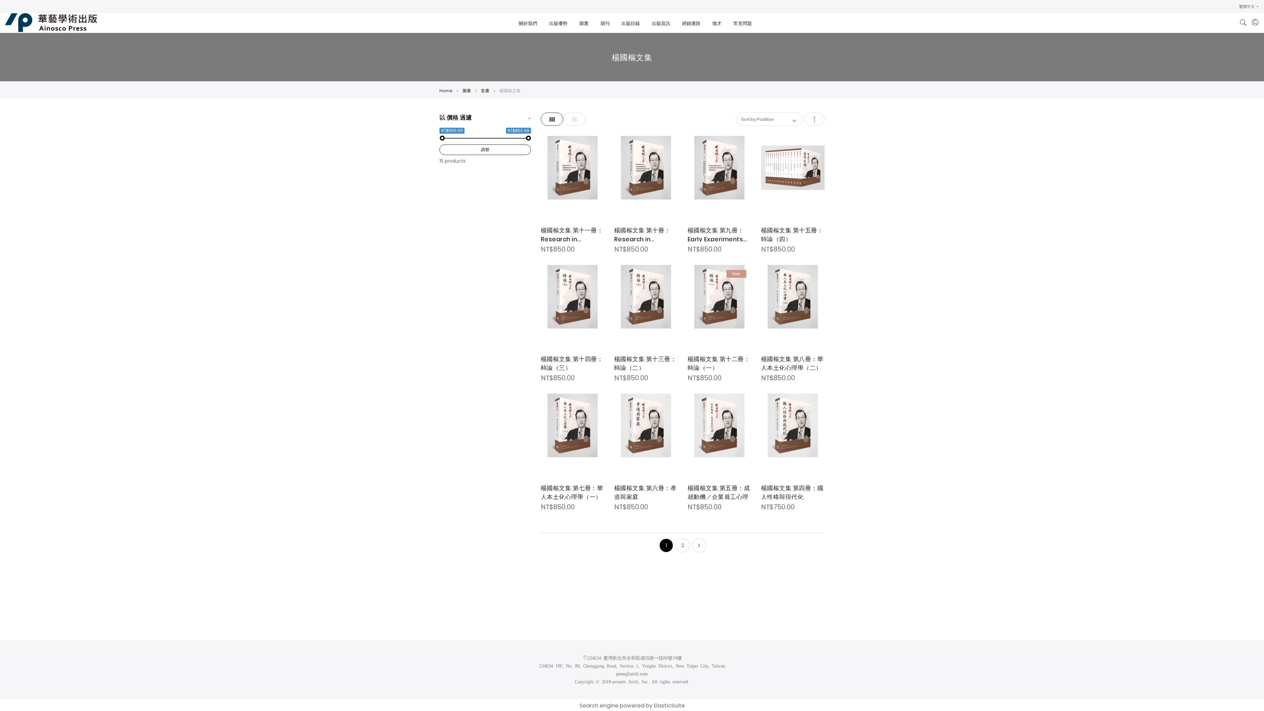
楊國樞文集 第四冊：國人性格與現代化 (792, 491)
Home (446, 91)
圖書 (467, 91)
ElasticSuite (669, 705)
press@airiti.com (632, 673)
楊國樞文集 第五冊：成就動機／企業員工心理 (719, 491)
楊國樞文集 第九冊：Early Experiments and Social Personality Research (716, 234)
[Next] (699, 545)
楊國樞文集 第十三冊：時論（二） (645, 362)
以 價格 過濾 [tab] (455, 117)
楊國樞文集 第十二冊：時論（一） (719, 362)
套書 (485, 91)
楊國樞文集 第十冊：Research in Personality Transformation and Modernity (645, 234)
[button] (1249, 6)
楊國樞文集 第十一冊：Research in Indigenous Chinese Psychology (572, 234)
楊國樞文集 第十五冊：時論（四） (792, 234)
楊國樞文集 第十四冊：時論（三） (572, 362)
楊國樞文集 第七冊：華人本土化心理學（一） (572, 491)
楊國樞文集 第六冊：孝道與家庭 (645, 491)
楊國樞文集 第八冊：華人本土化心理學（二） (792, 362)
